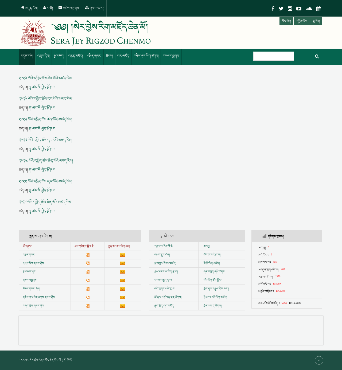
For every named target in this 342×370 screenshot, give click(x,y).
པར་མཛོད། (123, 56)
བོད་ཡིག (286, 21)
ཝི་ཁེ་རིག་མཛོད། (212, 263)
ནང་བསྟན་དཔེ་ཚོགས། (214, 272)
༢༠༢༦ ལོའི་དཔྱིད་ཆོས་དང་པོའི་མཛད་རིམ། (45, 99)
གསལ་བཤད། (96, 8)
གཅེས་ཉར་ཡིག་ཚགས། (146, 56)
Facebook (273, 8)
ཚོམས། (109, 56)
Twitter (281, 8)
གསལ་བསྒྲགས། (171, 56)
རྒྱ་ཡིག (316, 21)
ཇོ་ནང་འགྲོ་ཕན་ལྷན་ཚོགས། (167, 297)
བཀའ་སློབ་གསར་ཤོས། (33, 306)
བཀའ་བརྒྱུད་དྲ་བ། (163, 280)
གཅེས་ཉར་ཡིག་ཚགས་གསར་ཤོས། (39, 297)
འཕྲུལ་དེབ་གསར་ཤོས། (33, 263)
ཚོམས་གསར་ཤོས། (31, 289)
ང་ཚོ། (49, 8)
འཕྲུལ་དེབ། (43, 56)
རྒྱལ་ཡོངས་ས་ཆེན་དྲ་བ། (166, 272)
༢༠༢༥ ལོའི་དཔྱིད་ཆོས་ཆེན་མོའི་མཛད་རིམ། (45, 119)
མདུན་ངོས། (31, 8)
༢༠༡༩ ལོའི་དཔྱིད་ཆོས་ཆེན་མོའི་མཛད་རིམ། (45, 202)
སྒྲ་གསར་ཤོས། (29, 272)
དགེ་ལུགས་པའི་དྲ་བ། (164, 289)
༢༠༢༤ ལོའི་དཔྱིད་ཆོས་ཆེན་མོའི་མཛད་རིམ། (46, 161)
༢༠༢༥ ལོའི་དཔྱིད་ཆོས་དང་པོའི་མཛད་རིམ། (45, 140)
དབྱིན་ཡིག (302, 21)
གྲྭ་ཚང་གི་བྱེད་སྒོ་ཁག (42, 87)
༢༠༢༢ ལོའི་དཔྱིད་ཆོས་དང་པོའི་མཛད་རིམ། (45, 181)
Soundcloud (309, 8)
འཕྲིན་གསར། (94, 56)
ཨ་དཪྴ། (207, 246)
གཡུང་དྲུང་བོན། (162, 255)
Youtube (299, 8)
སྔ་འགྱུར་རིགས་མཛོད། (165, 263)
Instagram (290, 8)
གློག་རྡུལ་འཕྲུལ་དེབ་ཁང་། (216, 289)
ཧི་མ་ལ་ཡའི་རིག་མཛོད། (215, 297)
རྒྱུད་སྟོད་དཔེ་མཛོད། (164, 306)
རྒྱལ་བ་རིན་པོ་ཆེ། (164, 246)
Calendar (318, 8)
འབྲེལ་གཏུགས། (71, 8)
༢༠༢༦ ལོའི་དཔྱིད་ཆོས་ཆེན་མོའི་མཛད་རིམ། (45, 78)
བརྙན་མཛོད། (75, 56)
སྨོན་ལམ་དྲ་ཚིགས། (212, 306)
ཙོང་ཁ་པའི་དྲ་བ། (212, 255)
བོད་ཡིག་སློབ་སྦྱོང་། (213, 280)
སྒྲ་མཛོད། (59, 56)
